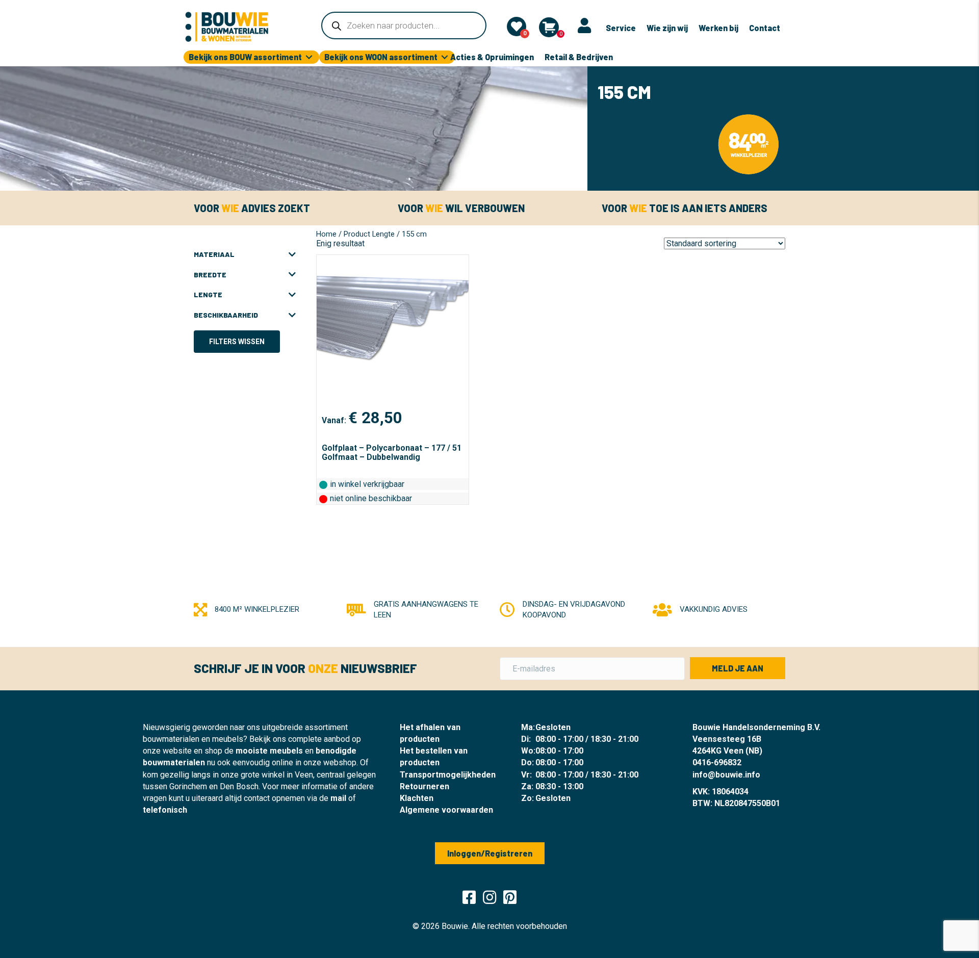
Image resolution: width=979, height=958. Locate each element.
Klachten (416, 798)
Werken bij (718, 28)
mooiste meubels (269, 751)
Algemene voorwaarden (446, 810)
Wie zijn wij (667, 28)
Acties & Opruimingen (492, 57)
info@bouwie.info (726, 775)
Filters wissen (237, 342)
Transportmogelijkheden (448, 775)
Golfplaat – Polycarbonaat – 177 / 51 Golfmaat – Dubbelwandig (391, 452)
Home (326, 234)
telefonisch (165, 810)
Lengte (208, 294)
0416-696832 (716, 762)
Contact (764, 28)
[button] (737, 668)
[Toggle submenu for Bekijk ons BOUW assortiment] (309, 57)
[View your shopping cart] (549, 27)
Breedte (210, 274)
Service (621, 28)
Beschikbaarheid (226, 314)
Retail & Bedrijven (579, 57)
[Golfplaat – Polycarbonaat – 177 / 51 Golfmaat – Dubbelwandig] (393, 331)
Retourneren (424, 786)
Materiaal (214, 254)
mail (338, 798)
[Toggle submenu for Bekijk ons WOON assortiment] (445, 57)
